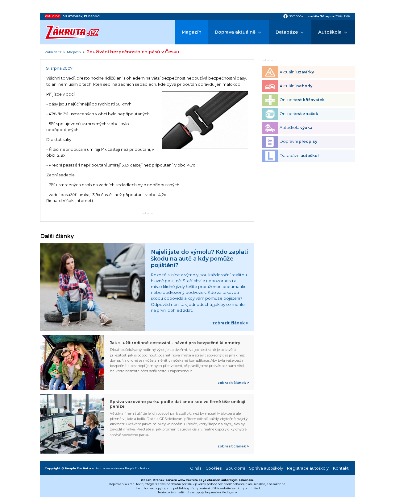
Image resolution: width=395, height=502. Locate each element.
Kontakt (341, 468)
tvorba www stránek (110, 468)
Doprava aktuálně (235, 32)
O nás (195, 468)
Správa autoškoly (266, 468)
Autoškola (330, 32)
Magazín (192, 32)
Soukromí (235, 468)
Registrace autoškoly (308, 468)
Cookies (214, 468)
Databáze (287, 32)
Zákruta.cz (53, 52)
